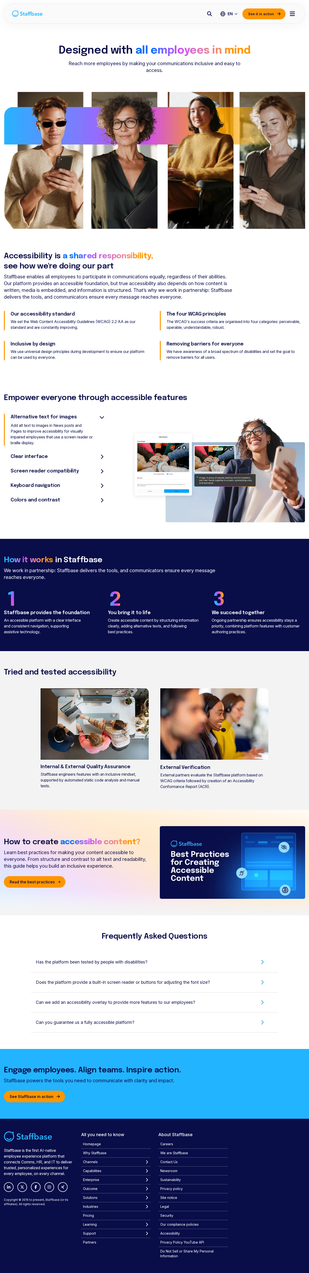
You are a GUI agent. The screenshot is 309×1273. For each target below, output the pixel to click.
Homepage (92, 1144)
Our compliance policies (179, 1224)
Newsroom (168, 1171)
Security (166, 1215)
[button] (154, 962)
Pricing (88, 1215)
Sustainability (170, 1180)
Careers (166, 1144)
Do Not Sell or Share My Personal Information (187, 1253)
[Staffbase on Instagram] (49, 1187)
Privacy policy (171, 1189)
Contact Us (169, 1162)
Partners (89, 1242)
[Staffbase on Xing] (63, 1187)
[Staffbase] (27, 13)
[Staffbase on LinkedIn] (9, 1187)
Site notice (168, 1198)
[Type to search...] (209, 13)
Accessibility (170, 1233)
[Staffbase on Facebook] (36, 1187)
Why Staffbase (94, 1153)
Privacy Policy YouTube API (182, 1242)
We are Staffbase (174, 1153)
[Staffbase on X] (22, 1187)
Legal (164, 1206)
